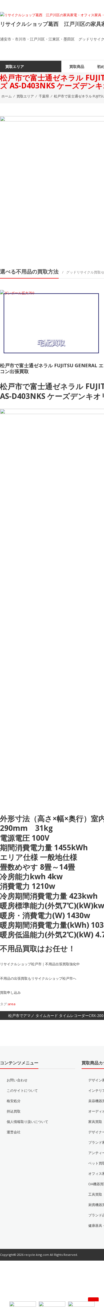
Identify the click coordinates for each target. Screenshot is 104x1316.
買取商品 (76, 76)
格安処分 (14, 1110)
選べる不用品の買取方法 (29, 281)
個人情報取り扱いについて (27, 1131)
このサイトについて (22, 1100)
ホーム (6, 105)
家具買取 (95, 1131)
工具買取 (95, 1203)
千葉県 (44, 105)
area (11, 1013)
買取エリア (25, 105)
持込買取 (14, 1120)
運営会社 (14, 1141)
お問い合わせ (17, 1089)
